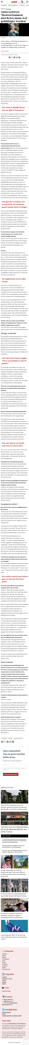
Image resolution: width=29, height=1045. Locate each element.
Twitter (4, 980)
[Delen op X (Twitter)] (12, 57)
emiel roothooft (18, 738)
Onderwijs (22, 5)
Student (4, 957)
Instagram (4, 978)
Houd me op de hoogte (10, 774)
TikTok (10, 978)
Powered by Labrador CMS (14, 1042)
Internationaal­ (5, 959)
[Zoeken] (27, 2)
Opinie (3, 960)
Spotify (4, 984)
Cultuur (4, 962)
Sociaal (3, 955)
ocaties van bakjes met (8, 1015)
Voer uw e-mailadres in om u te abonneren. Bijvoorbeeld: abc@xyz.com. (14, 769)
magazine (7, 1012)
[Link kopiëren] (17, 57)
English (4, 967)
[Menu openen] (2, 2)
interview (4, 738)
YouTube (4, 982)
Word (5, 999)
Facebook (4, 977)
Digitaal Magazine (13, 5)
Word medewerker (22, 2)
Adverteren (7, 1001)
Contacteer (7, 1004)
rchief (4, 1014)
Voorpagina (4, 5)
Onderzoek (4, 964)
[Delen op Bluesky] (19, 57)
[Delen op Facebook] (9, 57)
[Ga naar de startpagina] (14, 2)
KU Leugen (4, 966)
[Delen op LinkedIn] (14, 57)
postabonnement (13, 1003)
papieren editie (17, 1015)
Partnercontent (6, 969)
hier (8, 1035)
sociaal (10, 738)
